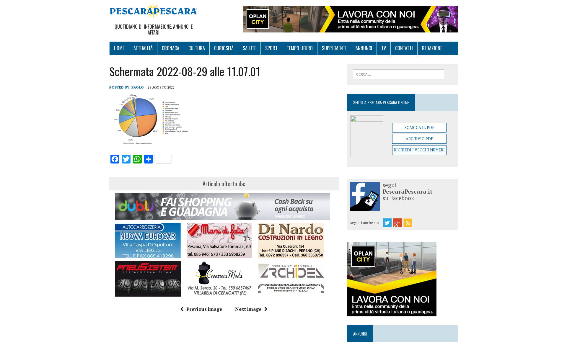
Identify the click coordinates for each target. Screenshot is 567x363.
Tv (383, 48)
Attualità (143, 48)
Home (119, 48)
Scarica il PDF (419, 127)
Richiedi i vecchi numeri (419, 150)
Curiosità (224, 48)
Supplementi (334, 48)
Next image (248, 309)
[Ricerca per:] (398, 74)
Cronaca (170, 48)
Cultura (196, 48)
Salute (249, 48)
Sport (271, 48)
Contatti (404, 48)
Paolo (137, 87)
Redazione (432, 48)
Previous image (204, 309)
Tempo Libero (300, 48)
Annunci (364, 48)
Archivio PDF (419, 138)
